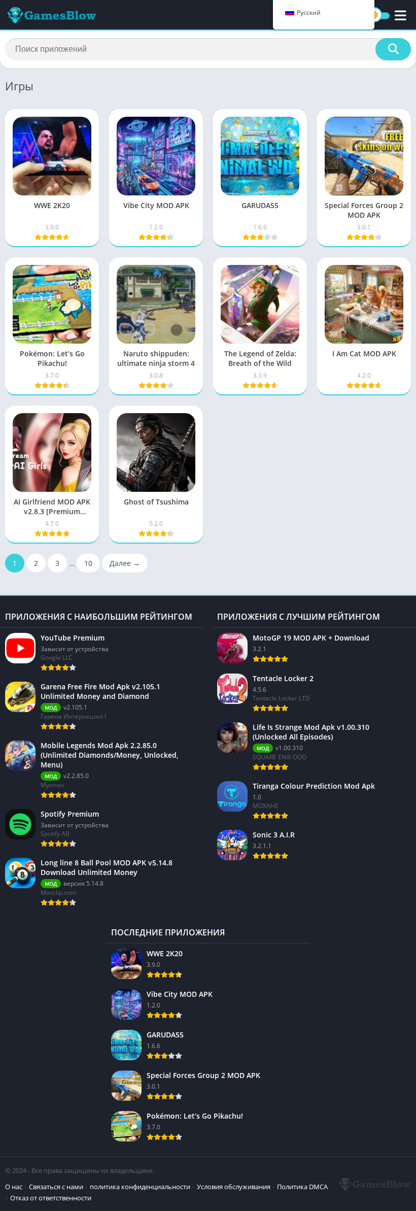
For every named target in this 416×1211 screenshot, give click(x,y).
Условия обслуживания (233, 1186)
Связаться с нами (56, 1186)
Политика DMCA (302, 1186)
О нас (13, 1186)
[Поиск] (393, 49)
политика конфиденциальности (140, 1186)
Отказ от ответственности (50, 1197)
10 (88, 563)
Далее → (125, 563)
